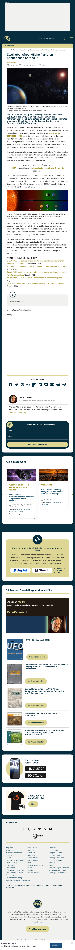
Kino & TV (31, 853)
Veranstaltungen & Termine (59, 868)
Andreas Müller (11, 62)
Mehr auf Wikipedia (15, 612)
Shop (33, 804)
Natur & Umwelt (33, 873)
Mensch (30, 870)
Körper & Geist (32, 858)
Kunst (29, 863)
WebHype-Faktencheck (57, 873)
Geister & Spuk (11, 863)
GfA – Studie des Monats (15, 870)
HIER (14, 168)
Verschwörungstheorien (58, 870)
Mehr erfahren (59, 570)
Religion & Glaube (55, 853)
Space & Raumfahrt (17, 487)
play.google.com (35, 775)
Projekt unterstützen (37, 929)
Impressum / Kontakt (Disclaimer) (18, 880)
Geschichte (10, 865)
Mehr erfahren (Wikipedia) (20, 413)
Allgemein (9, 848)
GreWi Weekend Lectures (15, 873)
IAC (24, 301)
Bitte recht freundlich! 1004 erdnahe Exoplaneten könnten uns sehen (35, 283)
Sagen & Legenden (56, 855)
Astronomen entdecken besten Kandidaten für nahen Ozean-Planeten (36, 266)
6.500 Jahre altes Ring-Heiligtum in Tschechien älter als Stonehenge (52, 492)
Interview (30, 850)
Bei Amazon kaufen (36, 742)
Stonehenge (57, 502)
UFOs (51, 865)
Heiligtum (49, 502)
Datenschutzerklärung (14, 878)
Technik (12, 490)
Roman (20, 512)
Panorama (53, 848)
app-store (35, 768)
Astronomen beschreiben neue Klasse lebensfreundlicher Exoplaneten (36, 278)
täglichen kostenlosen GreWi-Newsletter (47, 168)
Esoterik (9, 858)
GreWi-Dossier (32, 848)
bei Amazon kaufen (37, 657)
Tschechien (44, 504)
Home (8, 50)
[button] (10, 385)
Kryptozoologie (33, 860)
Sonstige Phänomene (57, 858)
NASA (16, 512)
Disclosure (10, 855)
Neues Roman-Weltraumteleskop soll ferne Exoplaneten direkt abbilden (21, 497)
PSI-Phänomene (55, 850)
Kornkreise (31, 855)
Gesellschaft (10, 868)
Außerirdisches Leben (20, 50)
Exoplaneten (18, 509)
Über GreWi (10, 875)
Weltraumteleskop (14, 514)
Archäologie (46, 485)
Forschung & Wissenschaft (15, 860)
